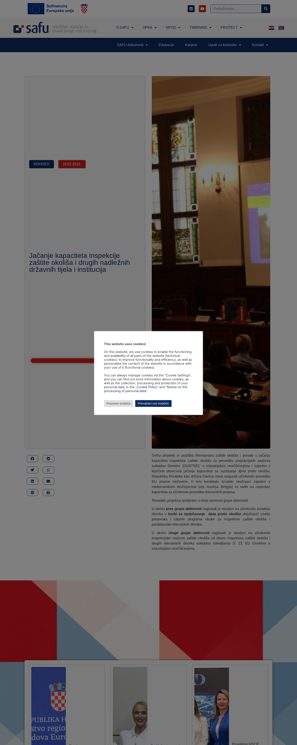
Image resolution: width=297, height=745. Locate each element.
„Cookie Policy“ (146, 387)
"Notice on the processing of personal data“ (145, 389)
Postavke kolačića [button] (118, 403)
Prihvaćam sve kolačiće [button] (153, 403)
